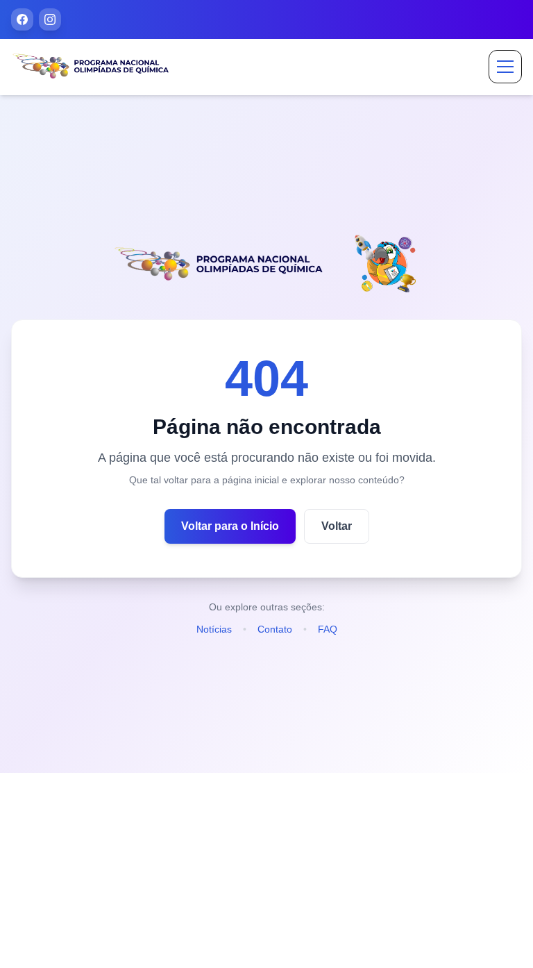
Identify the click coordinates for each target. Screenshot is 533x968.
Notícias (214, 629)
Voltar (336, 526)
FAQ (327, 629)
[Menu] (505, 66)
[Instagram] (50, 19)
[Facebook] (22, 19)
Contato (274, 629)
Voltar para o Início (230, 526)
